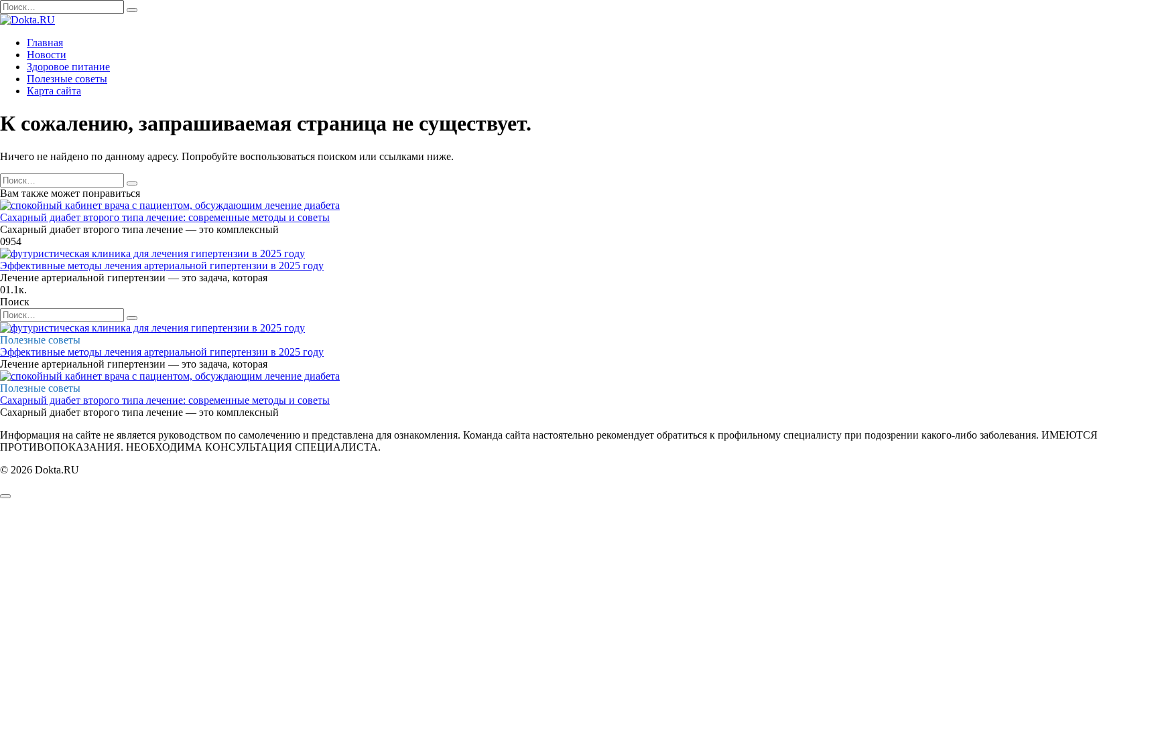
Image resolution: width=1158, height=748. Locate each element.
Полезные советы (67, 78)
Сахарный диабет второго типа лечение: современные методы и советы (165, 217)
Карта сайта (54, 90)
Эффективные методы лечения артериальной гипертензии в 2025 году (162, 265)
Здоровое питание (68, 66)
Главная (45, 42)
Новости (46, 54)
